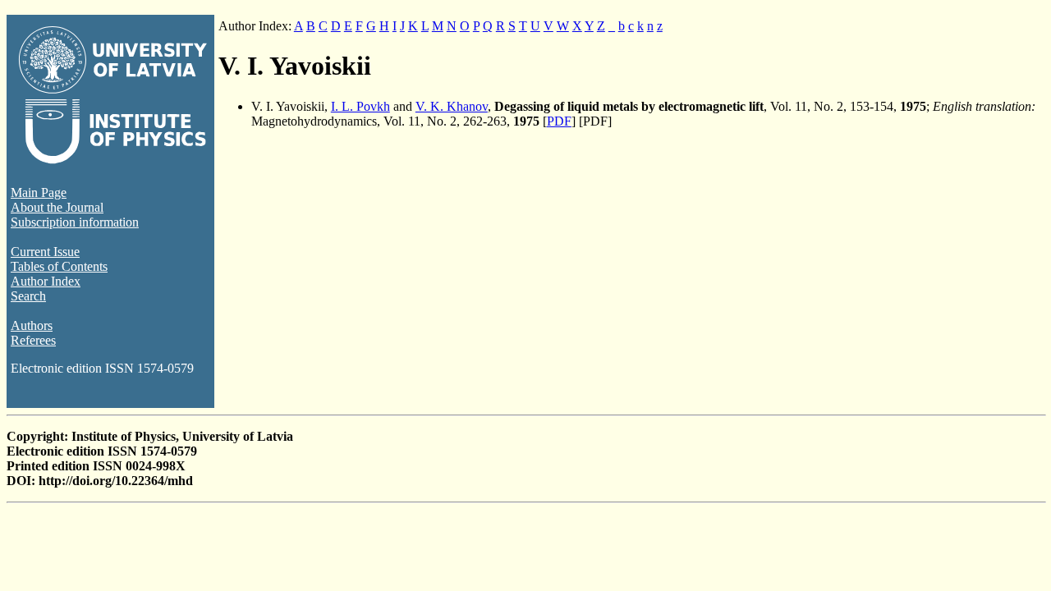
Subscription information (75, 222)
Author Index (45, 281)
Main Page (39, 192)
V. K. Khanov (451, 106)
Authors (32, 325)
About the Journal (57, 207)
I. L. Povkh (360, 106)
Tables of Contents (59, 266)
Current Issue (45, 252)
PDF (559, 121)
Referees (33, 340)
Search (28, 296)
